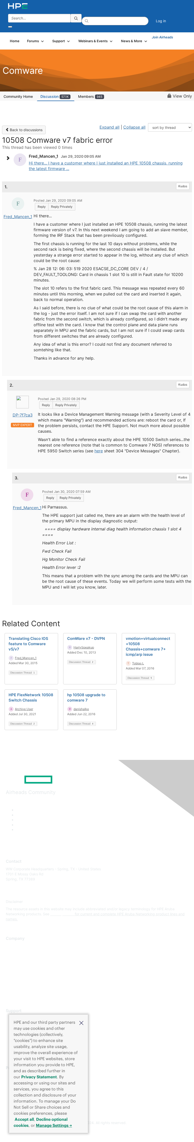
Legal (10, 991)
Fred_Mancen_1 (18, 216)
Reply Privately (61, 206)
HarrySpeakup (84, 647)
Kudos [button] (182, 186)
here (98, 450)
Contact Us (15, 961)
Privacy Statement (39, 1076)
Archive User (24, 709)
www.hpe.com (62, 914)
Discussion (54, 96)
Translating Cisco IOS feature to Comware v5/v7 (28, 643)
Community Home (18, 96)
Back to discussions (25, 130)
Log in (161, 21)
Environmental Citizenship (27, 968)
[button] (81, 1022)
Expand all (109, 127)
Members (90, 96)
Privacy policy (17, 976)
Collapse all (134, 127)
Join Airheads (162, 37)
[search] (76, 18)
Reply (42, 206)
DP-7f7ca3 (23, 414)
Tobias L (138, 663)
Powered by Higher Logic (97, 1132)
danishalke (81, 709)
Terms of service (19, 983)
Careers (12, 953)
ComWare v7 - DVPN (86, 638)
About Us (13, 946)
